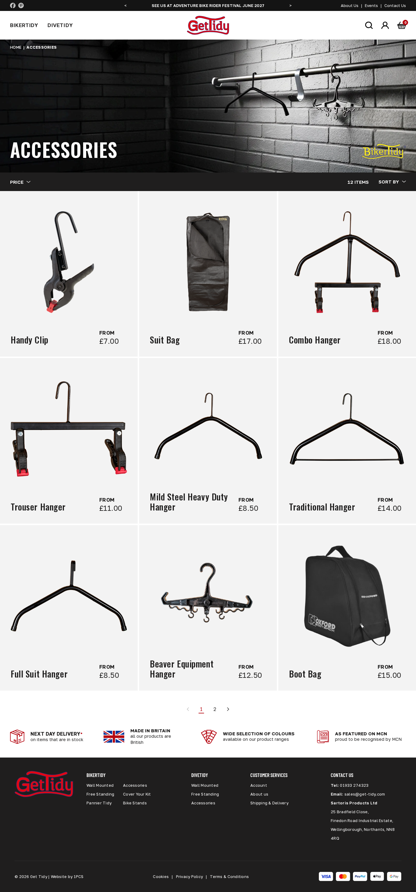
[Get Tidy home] (208, 25)
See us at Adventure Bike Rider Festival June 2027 (208, 5)
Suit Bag (165, 340)
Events (371, 5)
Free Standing (100, 794)
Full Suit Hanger (39, 674)
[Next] (228, 709)
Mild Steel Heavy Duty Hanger (189, 502)
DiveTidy (60, 25)
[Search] (368, 25)
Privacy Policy (189, 876)
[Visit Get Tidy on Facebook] (13, 5)
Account (258, 785)
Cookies (161, 876)
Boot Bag (305, 674)
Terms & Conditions (229, 876)
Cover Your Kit (137, 794)
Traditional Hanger (322, 507)
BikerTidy (24, 25)
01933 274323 (354, 785)
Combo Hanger (315, 340)
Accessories (135, 785)
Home (15, 47)
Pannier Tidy (98, 802)
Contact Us (395, 5)
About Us (349, 5)
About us (259, 794)
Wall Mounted (100, 785)
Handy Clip (29, 340)
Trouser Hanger (38, 507)
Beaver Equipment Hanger (181, 669)
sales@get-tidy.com (364, 794)
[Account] (385, 25)
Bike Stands (135, 802)
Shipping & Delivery (269, 802)
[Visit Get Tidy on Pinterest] (21, 5)
